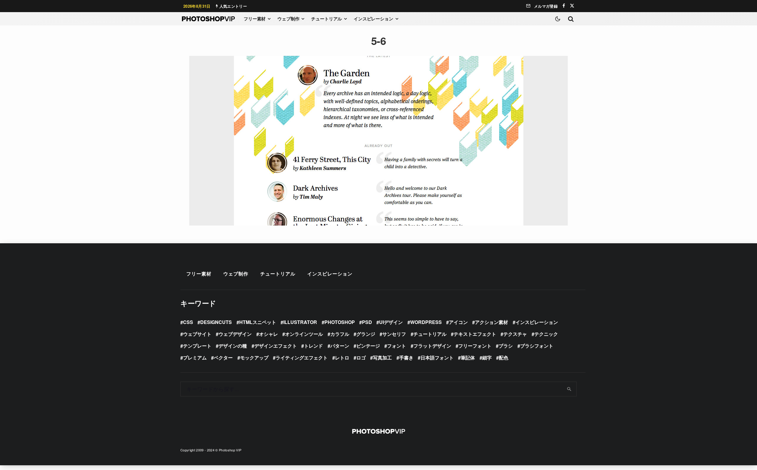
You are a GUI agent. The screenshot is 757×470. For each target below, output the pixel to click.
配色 (503, 357)
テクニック (546, 333)
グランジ (365, 333)
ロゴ (361, 357)
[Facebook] (563, 6)
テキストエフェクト (475, 333)
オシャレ (268, 333)
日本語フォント (437, 357)
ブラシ (506, 345)
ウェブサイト (197, 333)
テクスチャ (515, 333)
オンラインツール (304, 333)
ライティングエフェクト (302, 357)
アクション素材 (491, 322)
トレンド (313, 345)
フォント (396, 345)
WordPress (426, 322)
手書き (406, 357)
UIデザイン (391, 322)
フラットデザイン (432, 345)
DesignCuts (216, 322)
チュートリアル (326, 18)
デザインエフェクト (275, 345)
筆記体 (468, 357)
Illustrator (300, 322)
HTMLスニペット (257, 322)
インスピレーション (373, 18)
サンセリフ (394, 333)
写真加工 (382, 357)
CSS (188, 322)
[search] (569, 389)
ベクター (223, 357)
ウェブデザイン (235, 333)
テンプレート (197, 345)
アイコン (458, 322)
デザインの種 (233, 345)
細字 (487, 357)
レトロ (342, 357)
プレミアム (195, 357)
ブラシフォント (536, 345)
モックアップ (254, 357)
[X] (572, 6)
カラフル (339, 333)
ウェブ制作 (288, 18)
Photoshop (339, 322)
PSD (367, 322)
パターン (339, 345)
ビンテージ (368, 345)
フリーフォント (474, 345)
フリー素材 (255, 18)
